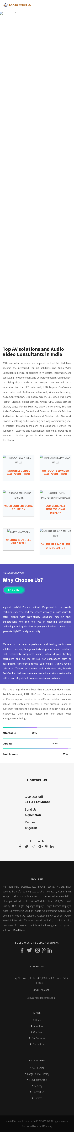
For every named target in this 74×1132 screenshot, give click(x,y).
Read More (19, 930)
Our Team (38, 1032)
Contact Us (38, 1044)
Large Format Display (38, 1074)
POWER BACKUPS (38, 1080)
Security (38, 1086)
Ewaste (38, 1098)
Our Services (38, 1038)
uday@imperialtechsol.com (41, 997)
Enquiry (13, 590)
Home (38, 1020)
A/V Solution (38, 1067)
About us (38, 1026)
